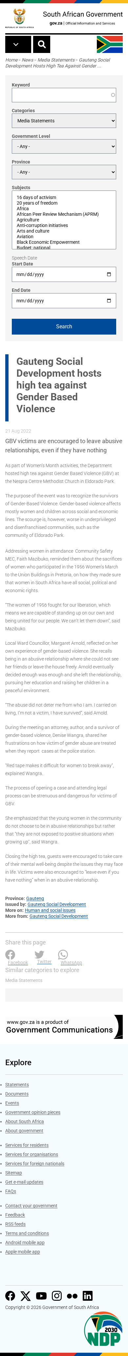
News (27, 60)
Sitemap (13, 1172)
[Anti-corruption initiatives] (64, 225)
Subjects (21, 187)
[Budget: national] (64, 248)
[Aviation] (64, 236)
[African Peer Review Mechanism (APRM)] (64, 214)
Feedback (15, 1215)
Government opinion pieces (32, 1112)
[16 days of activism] (64, 197)
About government (24, 1130)
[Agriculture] (64, 220)
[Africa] (64, 209)
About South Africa (24, 1121)
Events (12, 1103)
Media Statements (56, 60)
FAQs (10, 1191)
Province (21, 161)
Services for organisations (31, 1154)
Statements (17, 1084)
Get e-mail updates (24, 1182)
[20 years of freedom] (64, 203)
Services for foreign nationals (34, 1163)
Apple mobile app (22, 1251)
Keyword (21, 85)
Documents (17, 1093)
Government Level (31, 136)
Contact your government (31, 1205)
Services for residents (27, 1145)
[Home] (19, 18)
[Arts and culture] (64, 231)
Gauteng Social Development (57, 904)
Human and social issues (50, 910)
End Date (21, 290)
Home (11, 60)
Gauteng (35, 898)
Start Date (22, 263)
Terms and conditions (27, 1233)
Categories (23, 110)
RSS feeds (15, 1224)
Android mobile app (25, 1242)
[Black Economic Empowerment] (64, 242)
